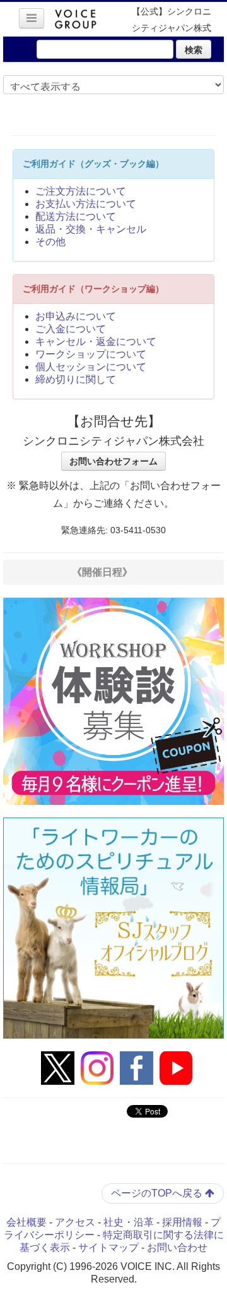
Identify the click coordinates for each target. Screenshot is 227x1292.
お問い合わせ (177, 1247)
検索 (193, 49)
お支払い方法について (85, 203)
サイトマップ (108, 1247)
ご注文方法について (80, 191)
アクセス (75, 1222)
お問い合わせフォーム (113, 461)
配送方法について (75, 216)
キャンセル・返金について (95, 341)
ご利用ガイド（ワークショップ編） (93, 289)
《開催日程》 (102, 572)
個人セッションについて (90, 366)
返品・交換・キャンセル (90, 229)
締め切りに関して (75, 379)
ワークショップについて (90, 354)
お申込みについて (75, 316)
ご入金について (70, 328)
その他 (50, 241)
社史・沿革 (128, 1222)
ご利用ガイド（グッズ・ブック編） (93, 164)
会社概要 (26, 1222)
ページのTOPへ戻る (158, 1193)
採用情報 (182, 1222)
